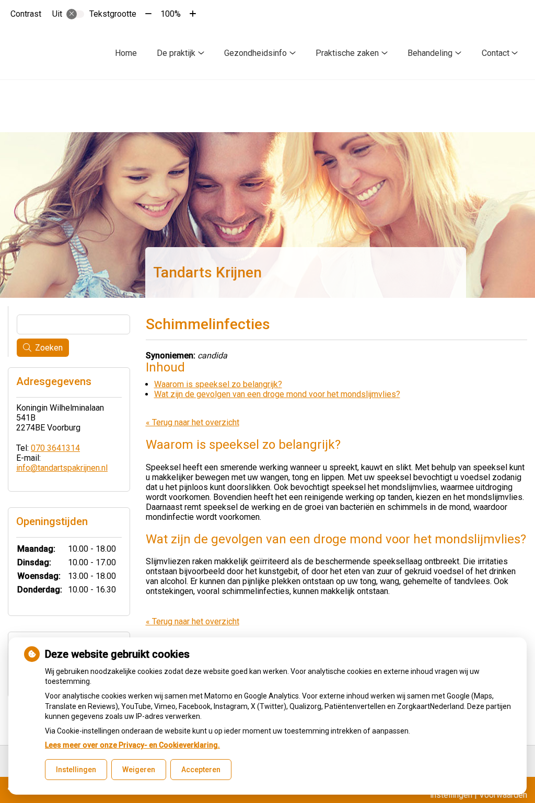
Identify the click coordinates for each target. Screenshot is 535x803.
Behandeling (430, 53)
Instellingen (76, 769)
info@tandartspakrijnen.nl (62, 468)
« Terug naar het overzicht (192, 422)
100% (170, 14)
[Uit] (75, 14)
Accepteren (200, 769)
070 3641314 (55, 448)
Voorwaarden (503, 795)
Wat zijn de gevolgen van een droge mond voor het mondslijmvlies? (277, 394)
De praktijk (176, 53)
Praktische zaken (347, 53)
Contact (495, 53)
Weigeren (138, 769)
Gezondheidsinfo (255, 53)
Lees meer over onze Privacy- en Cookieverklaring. (132, 745)
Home (126, 53)
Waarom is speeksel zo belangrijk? (218, 384)
